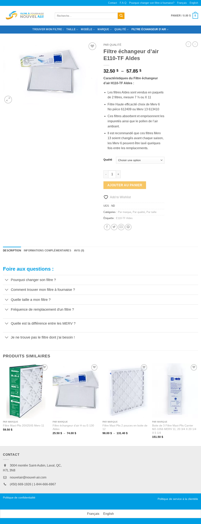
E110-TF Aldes (124, 218)
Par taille (151, 212)
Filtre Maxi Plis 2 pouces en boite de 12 (124, 427)
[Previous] (3, 404)
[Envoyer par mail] (121, 227)
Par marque (124, 212)
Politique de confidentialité (19, 497)
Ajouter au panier (124, 185)
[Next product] (188, 44)
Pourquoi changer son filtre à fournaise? (151, 2)
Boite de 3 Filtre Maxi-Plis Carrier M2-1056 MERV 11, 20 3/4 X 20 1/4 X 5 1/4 (174, 429)
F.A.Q (123, 2)
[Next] (198, 404)
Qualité (107, 159)
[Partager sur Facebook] (107, 227)
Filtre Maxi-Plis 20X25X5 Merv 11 (23, 425)
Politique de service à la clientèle (178, 498)
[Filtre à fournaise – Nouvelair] (26, 15)
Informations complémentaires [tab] (47, 250)
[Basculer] (7, 280)
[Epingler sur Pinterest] (128, 227)
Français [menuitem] (93, 513)
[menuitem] (182, 3)
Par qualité (112, 44)
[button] (184, 15)
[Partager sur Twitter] (114, 227)
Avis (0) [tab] (79, 250)
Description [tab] (12, 250)
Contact (112, 2)
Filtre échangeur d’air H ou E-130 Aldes (73, 427)
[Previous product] (195, 44)
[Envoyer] (121, 16)
